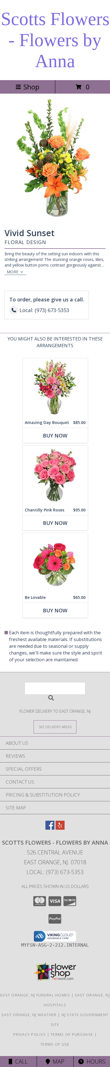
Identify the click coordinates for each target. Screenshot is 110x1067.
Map (57, 1061)
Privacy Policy (29, 1034)
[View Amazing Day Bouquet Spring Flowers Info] (55, 388)
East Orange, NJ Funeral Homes (35, 995)
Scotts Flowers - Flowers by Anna (55, 40)
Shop (31, 86)
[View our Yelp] (60, 828)
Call (20, 1061)
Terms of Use (55, 1044)
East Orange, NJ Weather (29, 1014)
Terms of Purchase (71, 1034)
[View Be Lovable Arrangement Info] (55, 562)
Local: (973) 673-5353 (55, 872)
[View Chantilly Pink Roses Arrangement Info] (55, 475)
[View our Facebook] (49, 828)
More (12, 271)
